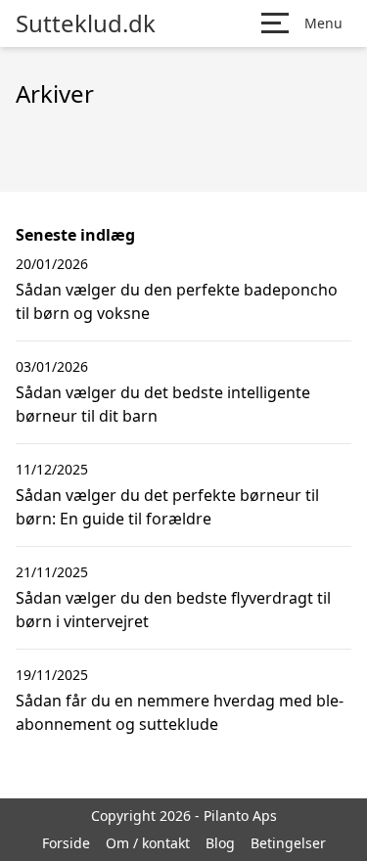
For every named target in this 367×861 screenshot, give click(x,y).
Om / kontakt (148, 843)
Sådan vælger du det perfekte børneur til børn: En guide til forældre (167, 506)
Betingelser (288, 843)
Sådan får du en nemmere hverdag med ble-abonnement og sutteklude (180, 712)
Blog (220, 843)
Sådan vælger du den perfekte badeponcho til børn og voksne (177, 301)
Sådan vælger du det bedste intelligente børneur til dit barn (163, 404)
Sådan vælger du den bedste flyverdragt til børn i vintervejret (173, 609)
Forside (66, 843)
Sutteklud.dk (86, 23)
